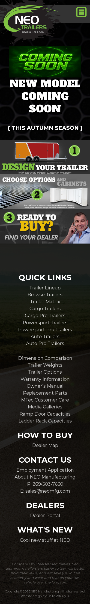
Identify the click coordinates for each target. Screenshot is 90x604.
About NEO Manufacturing (45, 477)
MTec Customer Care (45, 400)
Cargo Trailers (45, 308)
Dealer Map (45, 445)
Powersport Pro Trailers (45, 329)
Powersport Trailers (45, 322)
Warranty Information (45, 379)
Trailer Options (45, 372)
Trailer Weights (45, 365)
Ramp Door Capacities (45, 414)
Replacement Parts (45, 393)
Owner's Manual (45, 386)
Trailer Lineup (45, 288)
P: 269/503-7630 (45, 484)
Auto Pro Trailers (45, 343)
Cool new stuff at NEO (45, 540)
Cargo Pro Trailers (45, 315)
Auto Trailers (45, 336)
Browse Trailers (45, 295)
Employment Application (45, 470)
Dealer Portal (45, 515)
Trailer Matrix (45, 301)
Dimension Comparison (45, 358)
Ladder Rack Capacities (45, 421)
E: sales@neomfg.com (45, 491)
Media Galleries (45, 407)
